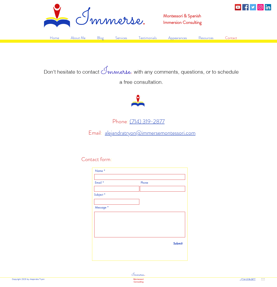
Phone (144, 182)
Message (100, 207)
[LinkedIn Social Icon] (268, 7)
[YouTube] (238, 7)
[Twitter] (253, 7)
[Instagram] (260, 7)
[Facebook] (245, 7)
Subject (98, 194)
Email (98, 182)
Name (99, 170)
